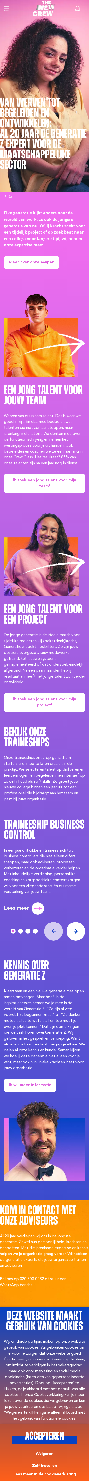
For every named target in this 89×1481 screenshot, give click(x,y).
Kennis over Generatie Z (26, 971)
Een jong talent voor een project (43, 615)
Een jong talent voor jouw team (43, 396)
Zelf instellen (44, 1466)
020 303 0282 (32, 1279)
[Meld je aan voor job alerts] (77, 8)
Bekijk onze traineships (27, 738)
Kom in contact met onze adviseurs (38, 1216)
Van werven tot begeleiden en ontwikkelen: (30, 113)
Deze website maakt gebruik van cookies (44, 1322)
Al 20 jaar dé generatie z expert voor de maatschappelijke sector (43, 150)
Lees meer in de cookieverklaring (44, 1474)
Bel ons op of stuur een (33, 1282)
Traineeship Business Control (44, 830)
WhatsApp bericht (16, 1285)
